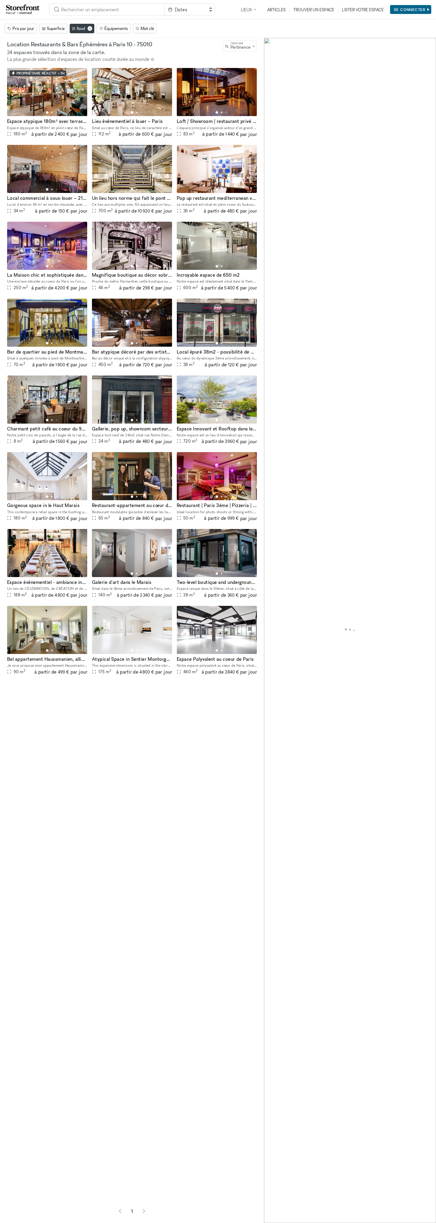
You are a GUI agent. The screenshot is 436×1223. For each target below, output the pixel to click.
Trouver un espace (313, 9)
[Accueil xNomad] (22, 9)
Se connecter (410, 9)
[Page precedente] (120, 1211)
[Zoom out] (271, 1207)
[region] (350, 630)
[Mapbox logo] (279, 1217)
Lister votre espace (363, 9)
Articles (276, 9)
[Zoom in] (271, 1198)
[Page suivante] (144, 1211)
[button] (47, 112)
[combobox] (107, 9)
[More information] (152, 59)
